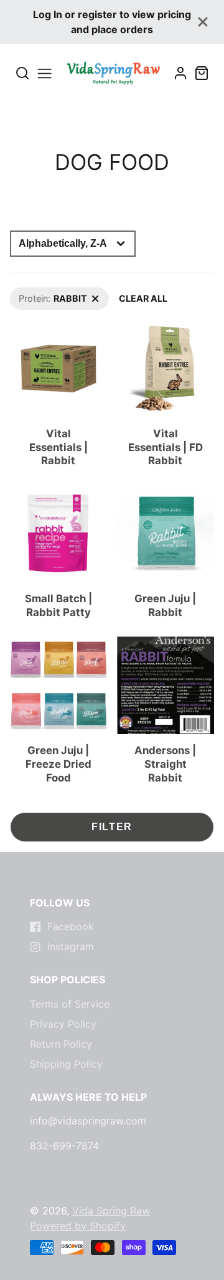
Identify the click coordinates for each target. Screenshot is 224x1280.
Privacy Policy (63, 1024)
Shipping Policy (66, 1064)
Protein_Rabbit (40, 294)
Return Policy (61, 1044)
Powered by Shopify (78, 1225)
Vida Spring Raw (111, 1210)
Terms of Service (70, 1004)
